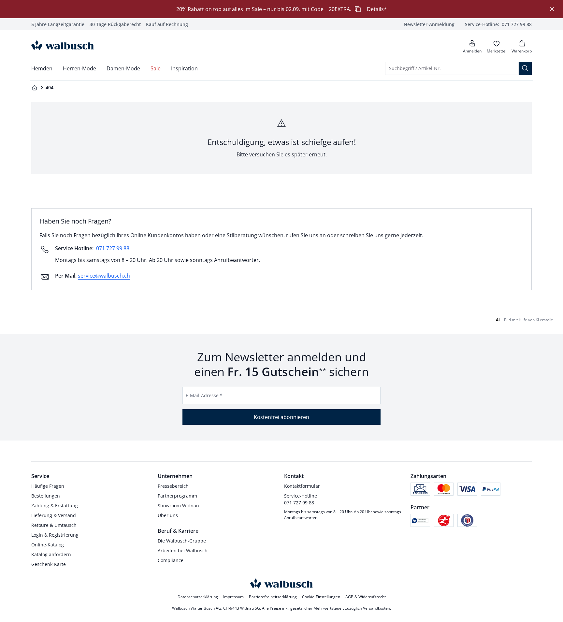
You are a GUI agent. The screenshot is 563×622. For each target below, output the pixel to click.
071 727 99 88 (112, 248)
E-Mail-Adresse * (204, 395)
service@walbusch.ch (104, 275)
